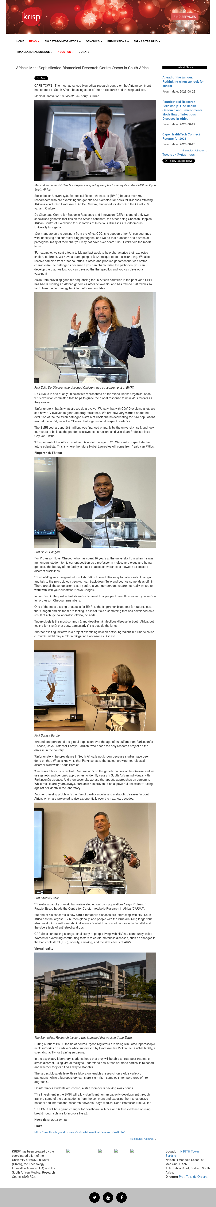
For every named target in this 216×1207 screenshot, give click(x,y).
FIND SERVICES (185, 17)
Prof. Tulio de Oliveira (193, 1176)
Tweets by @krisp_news (178, 154)
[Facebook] (121, 1197)
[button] (34, 41)
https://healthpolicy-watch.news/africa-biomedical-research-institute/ (79, 1132)
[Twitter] (94, 1197)
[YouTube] (108, 1197)
